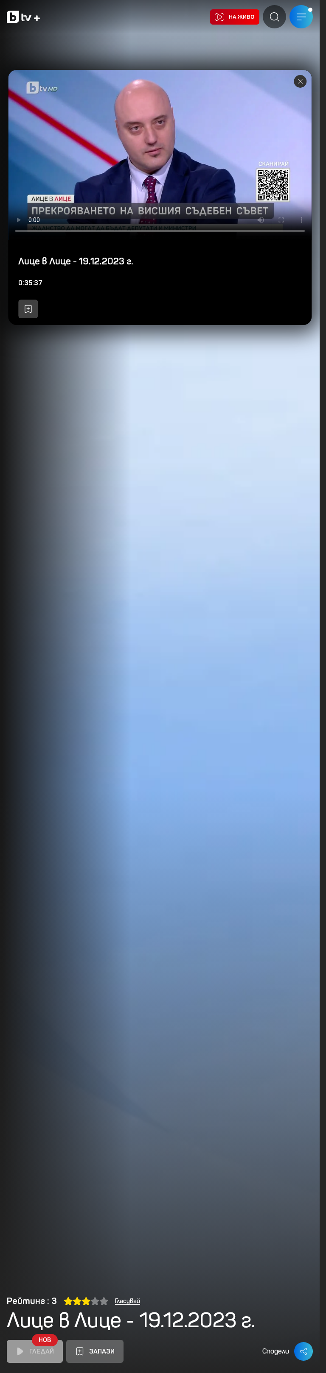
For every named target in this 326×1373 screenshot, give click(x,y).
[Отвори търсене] (274, 16)
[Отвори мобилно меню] (301, 16)
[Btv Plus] (23, 16)
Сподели (275, 1351)
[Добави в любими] (28, 309)
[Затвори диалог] (300, 81)
